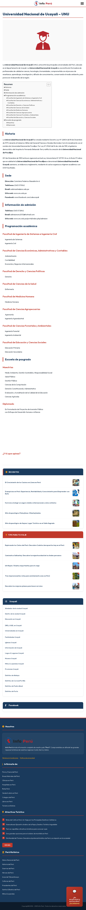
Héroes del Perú (8, 873)
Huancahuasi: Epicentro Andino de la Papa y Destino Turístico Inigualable (31, 824)
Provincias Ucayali (11, 669)
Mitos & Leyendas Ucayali (14, 664)
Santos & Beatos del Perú (11, 890)
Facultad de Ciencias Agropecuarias (20, 112)
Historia (8, 87)
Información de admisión (14, 93)
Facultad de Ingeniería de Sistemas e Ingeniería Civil (25, 98)
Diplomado (11, 125)
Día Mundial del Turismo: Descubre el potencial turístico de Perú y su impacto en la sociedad (38, 838)
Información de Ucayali (13, 648)
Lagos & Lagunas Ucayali (14, 653)
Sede (7, 90)
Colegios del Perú (8, 797)
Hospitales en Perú (8, 785)
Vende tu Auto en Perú (10, 793)
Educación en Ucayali (12, 619)
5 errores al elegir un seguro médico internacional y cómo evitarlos (30, 503)
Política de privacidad (27, 758)
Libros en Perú (7, 801)
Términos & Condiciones (10, 758)
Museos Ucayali (10, 658)
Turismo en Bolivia (8, 806)
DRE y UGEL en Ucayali (13, 625)
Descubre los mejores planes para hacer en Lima (23, 586)
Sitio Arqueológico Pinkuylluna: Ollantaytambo (23, 513)
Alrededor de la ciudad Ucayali (16, 608)
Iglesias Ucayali (10, 643)
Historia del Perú (8, 864)
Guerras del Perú (8, 868)
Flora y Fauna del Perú (10, 772)
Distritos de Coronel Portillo (15, 681)
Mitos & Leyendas (8, 894)
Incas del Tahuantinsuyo (10, 877)
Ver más (7, 845)
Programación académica (15, 95)
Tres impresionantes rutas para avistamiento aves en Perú (27, 576)
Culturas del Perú (8, 881)
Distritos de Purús (11, 691)
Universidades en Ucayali (14, 631)
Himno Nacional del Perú (10, 860)
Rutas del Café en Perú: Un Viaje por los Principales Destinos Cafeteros (31, 820)
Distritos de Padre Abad (14, 686)
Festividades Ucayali (12, 637)
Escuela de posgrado (13, 120)
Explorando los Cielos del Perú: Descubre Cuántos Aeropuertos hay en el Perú (34, 545)
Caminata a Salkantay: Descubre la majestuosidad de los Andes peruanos (33, 555)
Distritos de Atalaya (12, 675)
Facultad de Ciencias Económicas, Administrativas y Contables (25, 102)
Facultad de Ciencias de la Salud (18, 107)
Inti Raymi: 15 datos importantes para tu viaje (22, 566)
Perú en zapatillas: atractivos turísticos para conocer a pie (26, 829)
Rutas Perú (6, 789)
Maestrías (11, 123)
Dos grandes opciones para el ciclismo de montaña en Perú (27, 834)
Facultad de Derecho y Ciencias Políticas (21, 105)
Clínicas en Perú (7, 780)
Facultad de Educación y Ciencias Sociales (22, 117)
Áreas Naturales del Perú (11, 776)
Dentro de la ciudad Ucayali (15, 614)
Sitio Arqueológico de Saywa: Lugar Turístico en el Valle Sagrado (30, 523)
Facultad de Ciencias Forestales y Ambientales (23, 115)
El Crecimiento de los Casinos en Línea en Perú (23, 482)
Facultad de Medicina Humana (18, 110)
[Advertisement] (43, 432)
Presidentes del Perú (9, 885)
